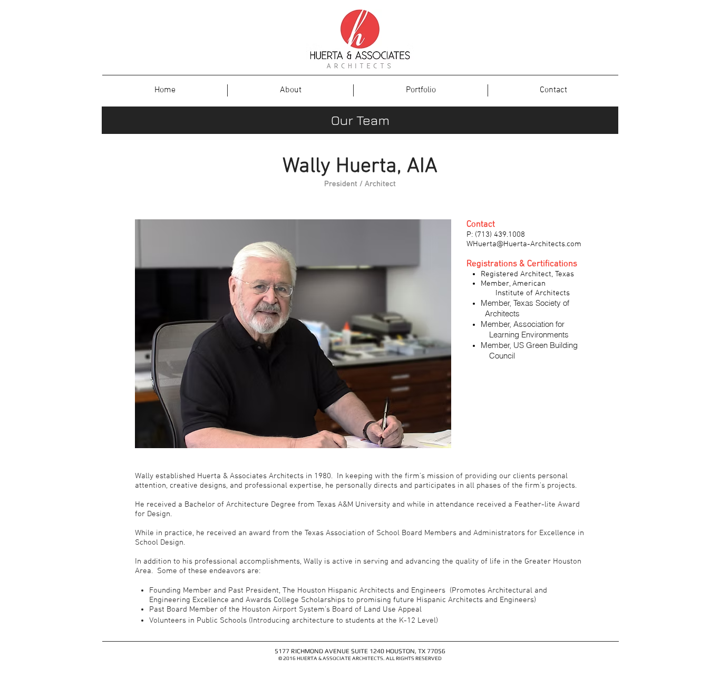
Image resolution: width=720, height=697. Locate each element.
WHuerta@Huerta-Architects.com (523, 244)
